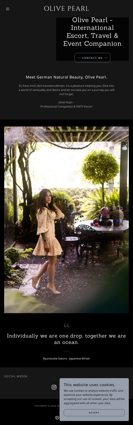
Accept (94, 412)
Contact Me (92, 57)
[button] (13, 8)
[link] (66, 10)
